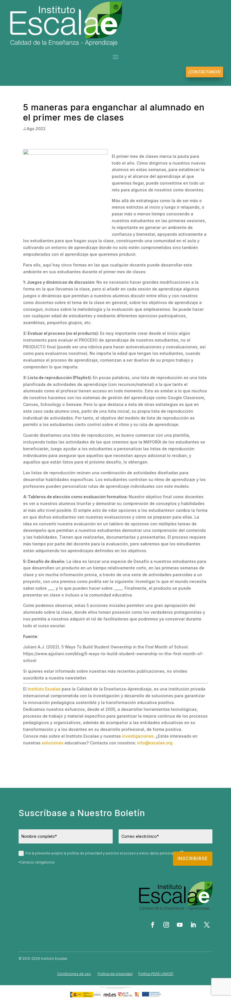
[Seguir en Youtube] (179, 924)
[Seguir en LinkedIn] (193, 924)
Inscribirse (192, 858)
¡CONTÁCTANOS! (204, 71)
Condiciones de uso (74, 974)
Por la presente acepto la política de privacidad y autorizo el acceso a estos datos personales (102, 853)
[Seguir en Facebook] (152, 924)
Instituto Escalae (44, 689)
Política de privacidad (114, 974)
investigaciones (138, 736)
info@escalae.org (154, 742)
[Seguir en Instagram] (166, 924)
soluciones (52, 742)
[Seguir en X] (206, 924)
